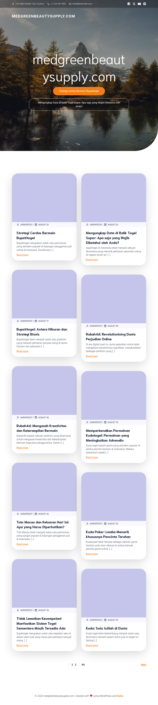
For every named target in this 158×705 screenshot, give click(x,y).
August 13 (113, 422)
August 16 (113, 326)
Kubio (120, 695)
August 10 (113, 523)
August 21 (43, 224)
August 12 (43, 513)
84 (83, 664)
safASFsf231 (26, 224)
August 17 (43, 321)
